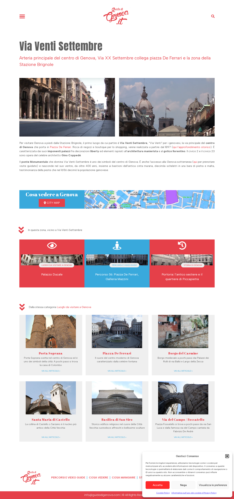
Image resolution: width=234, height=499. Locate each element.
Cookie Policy (163, 493)
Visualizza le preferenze (213, 485)
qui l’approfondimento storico (191, 147)
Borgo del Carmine (183, 353)
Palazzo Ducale (52, 274)
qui (195, 161)
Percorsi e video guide (68, 477)
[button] (227, 456)
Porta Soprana (51, 353)
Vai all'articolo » (50, 371)
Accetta (157, 485)
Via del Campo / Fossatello (183, 419)
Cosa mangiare (123, 477)
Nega (183, 485)
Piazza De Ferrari (60, 147)
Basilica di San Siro (117, 419)
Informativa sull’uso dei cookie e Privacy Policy (194, 493)
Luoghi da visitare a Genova (74, 307)
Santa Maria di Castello (51, 419)
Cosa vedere (98, 477)
